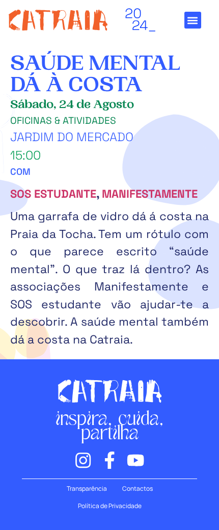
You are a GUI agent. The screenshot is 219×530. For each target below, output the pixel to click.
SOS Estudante (53, 194)
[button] (192, 20)
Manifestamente (150, 194)
